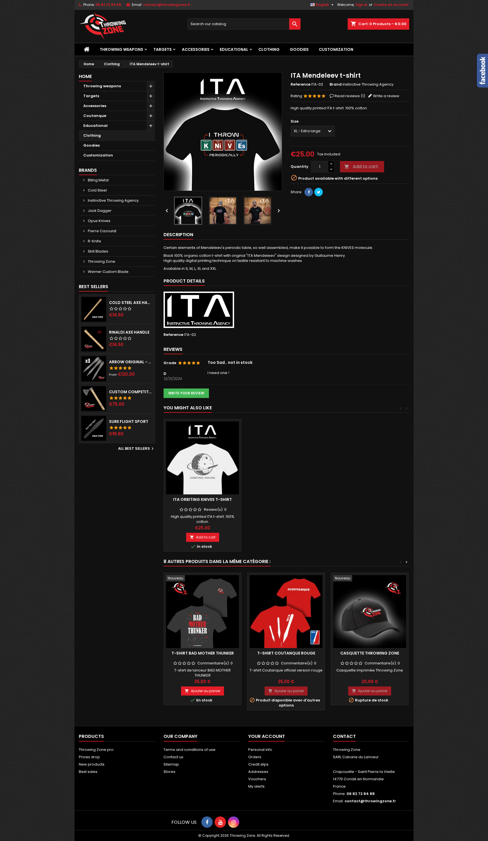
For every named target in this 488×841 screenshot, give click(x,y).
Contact (344, 736)
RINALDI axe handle (129, 332)
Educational (234, 49)
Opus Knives (98, 220)
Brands (88, 170)
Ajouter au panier (202, 690)
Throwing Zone (101, 261)
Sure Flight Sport (128, 421)
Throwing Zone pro (96, 749)
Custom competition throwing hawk (130, 392)
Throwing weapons (121, 49)
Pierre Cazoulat (101, 231)
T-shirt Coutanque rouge (286, 653)
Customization (336, 49)
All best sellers (136, 448)
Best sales (88, 771)
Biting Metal (98, 180)
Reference (300, 84)
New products (91, 764)
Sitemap (171, 764)
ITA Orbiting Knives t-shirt (202, 499)
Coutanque (94, 115)
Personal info (260, 749)
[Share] (308, 192)
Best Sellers (93, 286)
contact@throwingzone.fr (167, 4)
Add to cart (361, 166)
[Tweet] (318, 192)
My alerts (256, 786)
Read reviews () (350, 96)
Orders (254, 757)
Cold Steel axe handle (130, 302)
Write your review (186, 393)
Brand (336, 84)
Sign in (361, 4)
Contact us (173, 757)
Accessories (196, 49)
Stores (169, 771)
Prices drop (89, 757)
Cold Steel (97, 190)
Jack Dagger (99, 210)
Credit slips (258, 764)
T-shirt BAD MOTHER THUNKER (202, 653)
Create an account (391, 4)
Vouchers (257, 779)
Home (85, 76)
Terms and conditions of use (189, 749)
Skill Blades (97, 251)
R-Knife (94, 241)
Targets (162, 49)
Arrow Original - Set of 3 (130, 362)
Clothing (269, 49)
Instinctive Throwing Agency (113, 200)
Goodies (299, 49)
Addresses (258, 771)
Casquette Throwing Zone (369, 653)
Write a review (386, 96)
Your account (266, 736)
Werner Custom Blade (107, 271)
